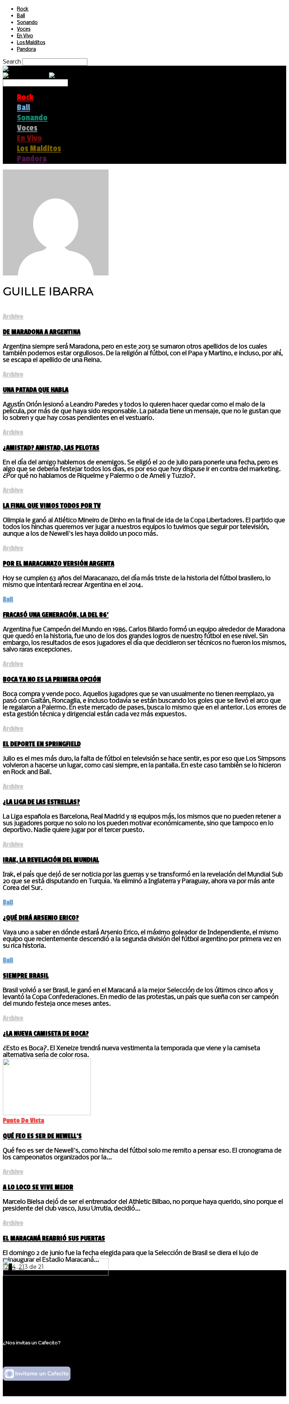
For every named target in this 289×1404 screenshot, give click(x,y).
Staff (23, 1309)
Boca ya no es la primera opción (52, 679)
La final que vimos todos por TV (52, 505)
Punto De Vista (23, 1120)
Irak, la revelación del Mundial (51, 860)
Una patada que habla (35, 390)
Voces (23, 29)
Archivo (13, 316)
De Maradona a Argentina (41, 332)
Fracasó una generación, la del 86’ (56, 615)
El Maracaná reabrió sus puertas (54, 1238)
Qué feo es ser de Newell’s (42, 1136)
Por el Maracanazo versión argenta (58, 563)
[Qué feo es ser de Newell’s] (47, 1113)
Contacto (30, 1316)
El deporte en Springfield (42, 744)
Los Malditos (31, 43)
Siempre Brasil (26, 975)
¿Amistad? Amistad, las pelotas (51, 448)
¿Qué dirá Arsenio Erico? (41, 918)
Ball (21, 16)
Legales (27, 1302)
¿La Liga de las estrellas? (41, 802)
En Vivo (25, 36)
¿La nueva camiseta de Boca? (46, 1033)
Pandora (26, 49)
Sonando (27, 22)
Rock (23, 9)
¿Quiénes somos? (41, 1296)
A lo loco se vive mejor (38, 1187)
